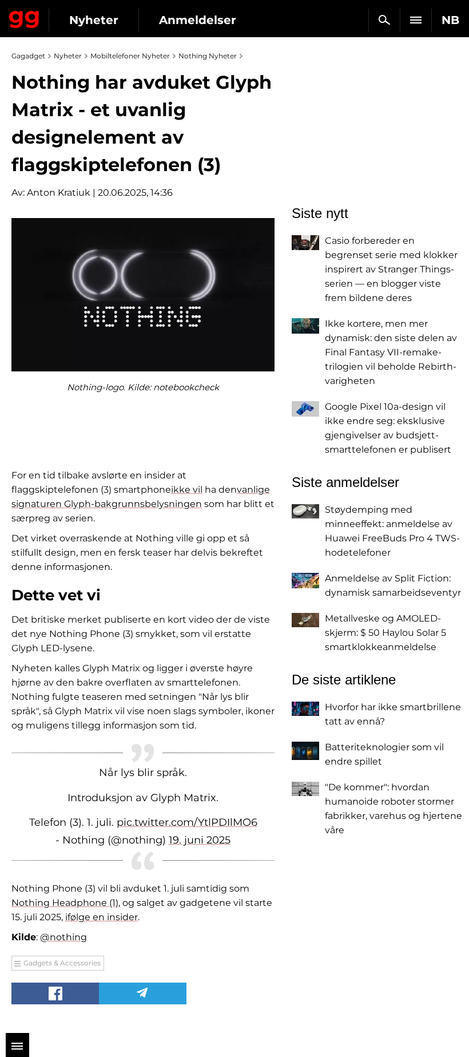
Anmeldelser (197, 20)
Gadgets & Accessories (62, 963)
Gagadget (24, 17)
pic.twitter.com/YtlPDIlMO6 (187, 822)
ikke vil (186, 489)
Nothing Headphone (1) (64, 902)
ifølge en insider (101, 917)
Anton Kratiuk (58, 192)
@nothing (63, 937)
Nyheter (93, 20)
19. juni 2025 (199, 840)
